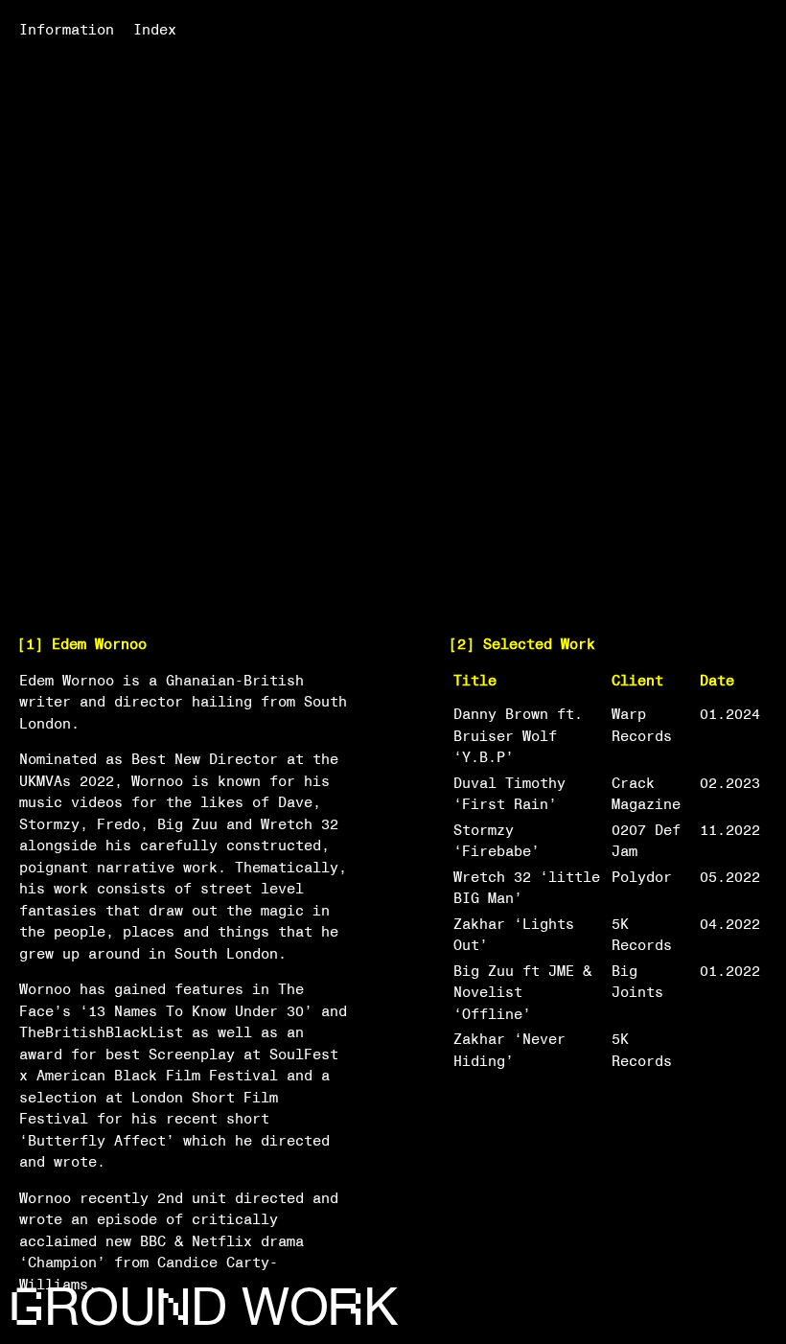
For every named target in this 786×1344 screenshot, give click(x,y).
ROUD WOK (204, 1307)
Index (154, 29)
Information (66, 29)
